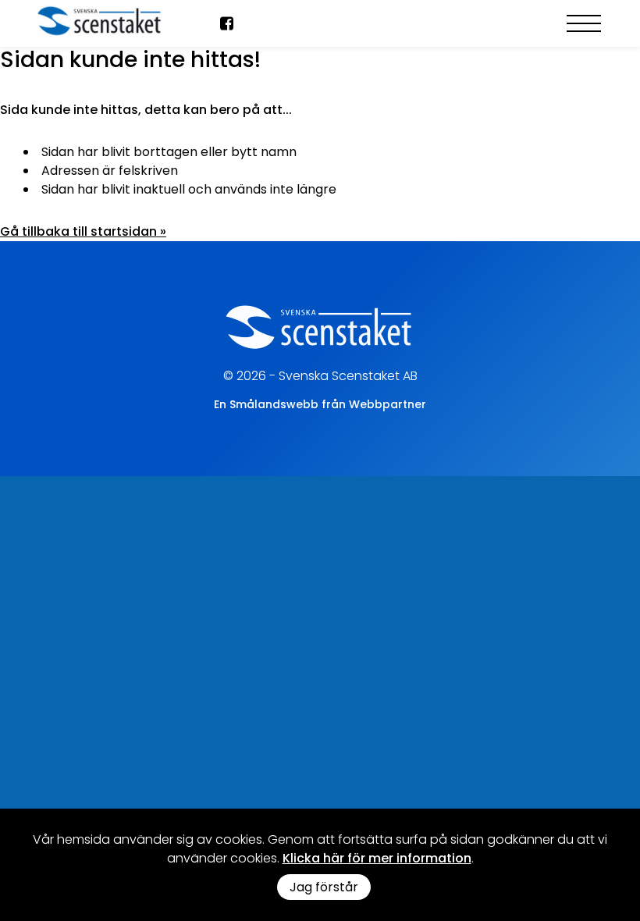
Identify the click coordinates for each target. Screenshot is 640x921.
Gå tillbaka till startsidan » (83, 231)
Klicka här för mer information (377, 858)
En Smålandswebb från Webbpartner (320, 404)
